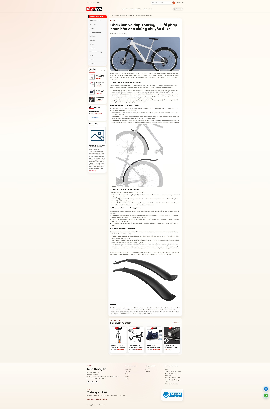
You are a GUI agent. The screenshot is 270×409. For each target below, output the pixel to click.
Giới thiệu (131, 9)
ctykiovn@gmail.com (101, 399)
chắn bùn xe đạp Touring (133, 82)
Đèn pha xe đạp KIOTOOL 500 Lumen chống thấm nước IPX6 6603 (171, 348)
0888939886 (90, 399)
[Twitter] (96, 382)
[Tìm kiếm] (173, 2)
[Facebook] (88, 382)
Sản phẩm (128, 374)
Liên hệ (151, 9)
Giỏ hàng (147, 371)
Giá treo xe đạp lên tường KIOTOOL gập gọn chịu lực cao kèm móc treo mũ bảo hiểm (136, 348)
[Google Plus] (92, 382)
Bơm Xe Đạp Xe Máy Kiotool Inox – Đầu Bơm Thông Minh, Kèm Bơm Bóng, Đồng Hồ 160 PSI (118, 348)
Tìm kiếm (147, 369)
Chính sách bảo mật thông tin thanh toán (173, 374)
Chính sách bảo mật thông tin (173, 371)
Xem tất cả (176, 322)
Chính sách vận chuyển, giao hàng (173, 380)
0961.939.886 (180, 3)
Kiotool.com (95, 117)
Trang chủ (125, 9)
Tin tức (145, 9)
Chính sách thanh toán (171, 383)
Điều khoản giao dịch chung (172, 377)
